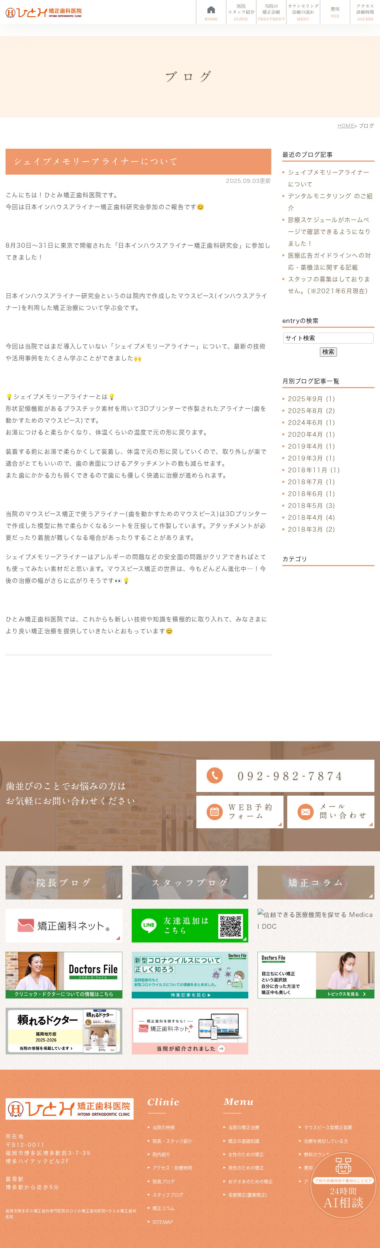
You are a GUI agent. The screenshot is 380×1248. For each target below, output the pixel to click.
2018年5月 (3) (312, 506)
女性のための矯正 (246, 1154)
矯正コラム (163, 1208)
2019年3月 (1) (312, 458)
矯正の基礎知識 (243, 1141)
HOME (346, 125)
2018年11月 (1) (314, 470)
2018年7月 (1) (312, 482)
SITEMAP (163, 1222)
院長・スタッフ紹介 (172, 1141)
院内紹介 (161, 1154)
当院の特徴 (164, 1127)
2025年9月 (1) (312, 399)
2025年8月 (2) (312, 411)
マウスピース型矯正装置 (328, 1127)
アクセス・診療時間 (172, 1168)
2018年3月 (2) (312, 529)
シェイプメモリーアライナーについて (96, 161)
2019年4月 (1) (312, 446)
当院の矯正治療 (243, 1127)
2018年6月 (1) (312, 494)
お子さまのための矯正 (250, 1181)
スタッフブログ (168, 1195)
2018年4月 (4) (312, 518)
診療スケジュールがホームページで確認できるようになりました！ (329, 232)
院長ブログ (164, 1181)
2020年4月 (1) (312, 435)
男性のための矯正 (246, 1168)
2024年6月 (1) (312, 423)
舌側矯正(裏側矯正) (247, 1195)
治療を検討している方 (326, 1141)
